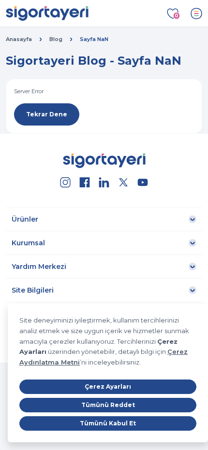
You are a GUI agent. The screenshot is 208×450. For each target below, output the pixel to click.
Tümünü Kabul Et (108, 423)
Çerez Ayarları (108, 386)
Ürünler (25, 219)
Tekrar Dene (46, 114)
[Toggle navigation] (196, 13)
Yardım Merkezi (39, 266)
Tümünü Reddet (108, 404)
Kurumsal (28, 243)
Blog (55, 39)
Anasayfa (19, 39)
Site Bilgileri (33, 290)
